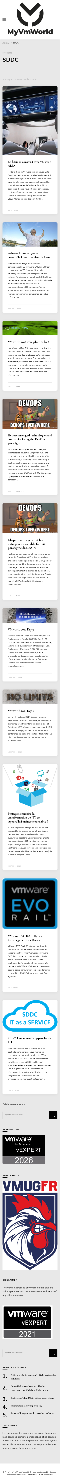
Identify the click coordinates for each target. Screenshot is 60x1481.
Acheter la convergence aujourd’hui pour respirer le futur (29, 255)
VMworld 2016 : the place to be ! (28, 342)
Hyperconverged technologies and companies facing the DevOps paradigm (30, 439)
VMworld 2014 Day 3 (21, 629)
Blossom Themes (26, 1474)
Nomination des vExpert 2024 (26, 1405)
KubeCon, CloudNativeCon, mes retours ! (33, 1397)
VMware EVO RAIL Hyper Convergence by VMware (25, 938)
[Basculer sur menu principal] (4, 20)
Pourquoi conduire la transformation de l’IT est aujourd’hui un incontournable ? (28, 817)
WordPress (48, 1474)
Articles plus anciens (13, 1104)
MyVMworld (23, 1472)
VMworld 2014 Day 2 (21, 711)
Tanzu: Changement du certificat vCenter (32, 1413)
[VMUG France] (30, 1225)
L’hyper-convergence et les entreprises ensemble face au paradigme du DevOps (26, 544)
